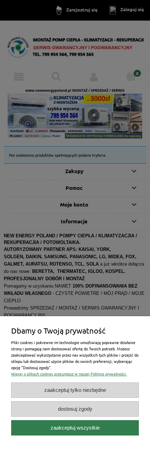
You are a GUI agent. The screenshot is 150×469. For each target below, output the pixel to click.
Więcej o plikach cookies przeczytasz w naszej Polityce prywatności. (69, 374)
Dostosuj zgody (75, 409)
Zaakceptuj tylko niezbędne (75, 390)
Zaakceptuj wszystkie (75, 428)
